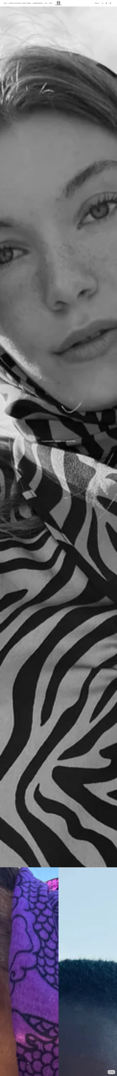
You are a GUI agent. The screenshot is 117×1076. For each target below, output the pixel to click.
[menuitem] (5, 3)
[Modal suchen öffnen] (103, 3)
